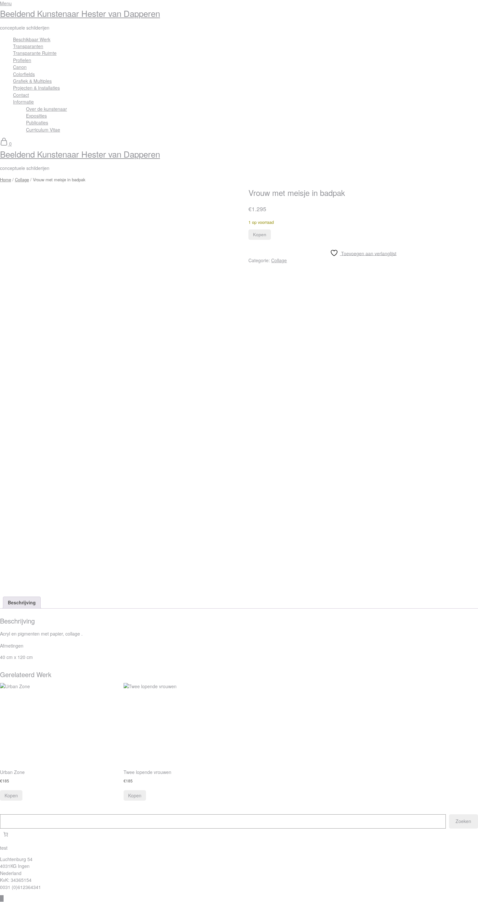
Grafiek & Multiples (32, 81)
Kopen (259, 234)
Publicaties (37, 122)
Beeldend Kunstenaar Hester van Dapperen (80, 13)
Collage (22, 179)
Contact (21, 95)
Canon (20, 67)
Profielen (22, 60)
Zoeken (463, 821)
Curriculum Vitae (43, 129)
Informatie (23, 101)
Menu (6, 3)
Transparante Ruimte (35, 53)
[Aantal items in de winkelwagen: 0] (5, 834)
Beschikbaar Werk (31, 39)
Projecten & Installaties (36, 87)
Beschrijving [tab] (22, 602)
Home (5, 179)
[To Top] (2, 898)
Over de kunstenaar (46, 109)
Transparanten (28, 46)
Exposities (36, 115)
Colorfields (24, 74)
